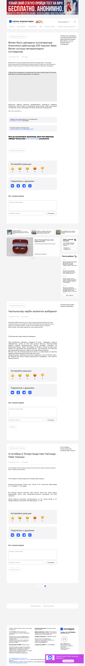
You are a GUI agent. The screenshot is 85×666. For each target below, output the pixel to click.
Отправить (50, 213)
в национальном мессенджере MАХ (21, 129)
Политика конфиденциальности (18, 663)
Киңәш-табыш (50, 26)
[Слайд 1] (29, 258)
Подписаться (68, 661)
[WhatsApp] (30, 185)
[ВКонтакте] (12, 185)
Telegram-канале (16, 120)
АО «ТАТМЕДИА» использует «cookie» (20, 659)
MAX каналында (32, 139)
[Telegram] (24, 185)
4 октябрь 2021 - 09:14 (13, 56)
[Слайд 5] (36, 258)
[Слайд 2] (31, 258)
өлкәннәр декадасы (17, 150)
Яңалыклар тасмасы (17, 37)
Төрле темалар (48, 606)
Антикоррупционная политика (18, 658)
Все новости (69, 295)
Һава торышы (15, 569)
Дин (40, 26)
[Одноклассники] (18, 185)
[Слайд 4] (34, 258)
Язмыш (11, 26)
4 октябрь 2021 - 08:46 (13, 316)
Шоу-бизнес (21, 26)
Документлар (36, 606)
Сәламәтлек (32, 26)
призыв (12, 427)
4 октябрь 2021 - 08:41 (13, 462)
